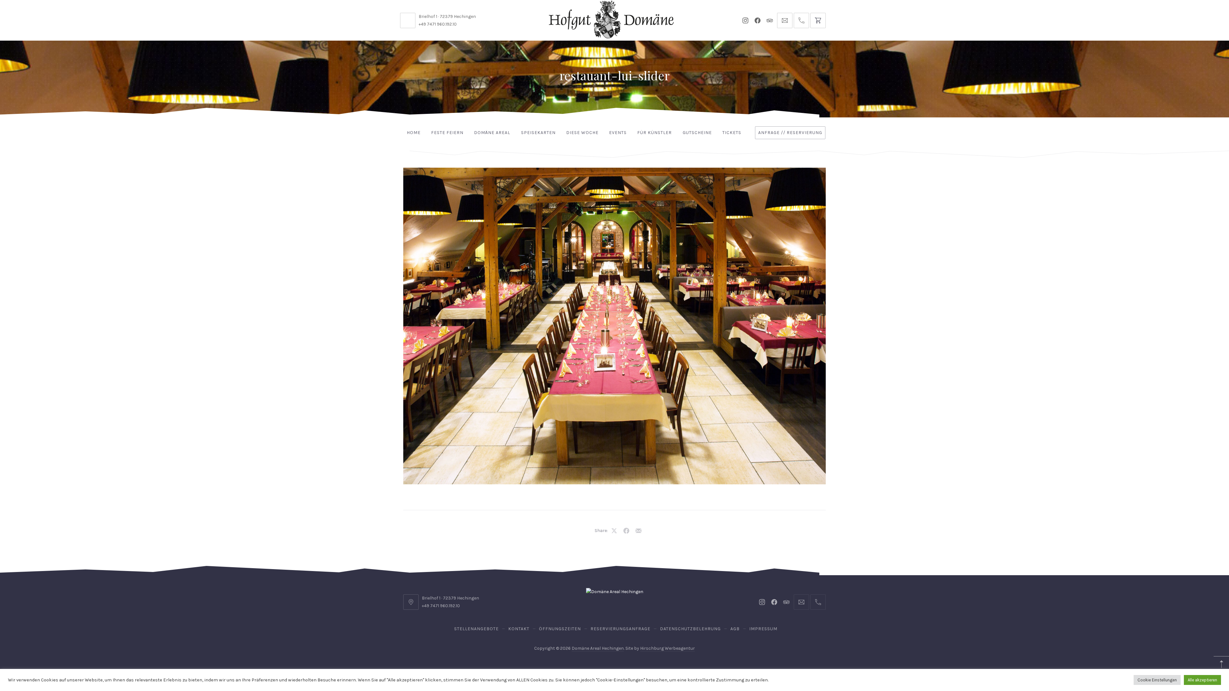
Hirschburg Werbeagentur (667, 648)
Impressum (763, 628)
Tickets (731, 132)
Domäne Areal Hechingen (598, 648)
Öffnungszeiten (560, 628)
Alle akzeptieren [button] (1202, 680)
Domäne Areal (492, 132)
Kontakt (518, 628)
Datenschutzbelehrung (690, 628)
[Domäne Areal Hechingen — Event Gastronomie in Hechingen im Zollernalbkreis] (611, 19)
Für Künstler (654, 132)
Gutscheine (697, 132)
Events (618, 132)
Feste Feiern (447, 132)
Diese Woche (582, 132)
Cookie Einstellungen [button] (1157, 680)
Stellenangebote (476, 628)
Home (414, 132)
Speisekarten (538, 132)
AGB (735, 628)
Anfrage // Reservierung (790, 132)
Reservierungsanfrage (620, 628)
